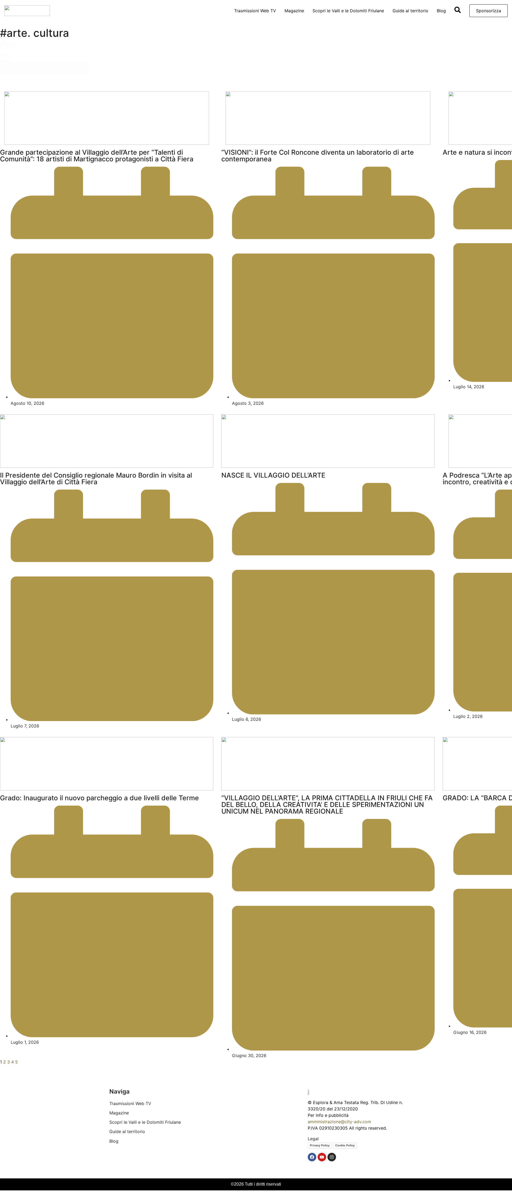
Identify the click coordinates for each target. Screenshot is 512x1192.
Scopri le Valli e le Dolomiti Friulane (348, 10)
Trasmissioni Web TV (255, 10)
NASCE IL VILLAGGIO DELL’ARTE (273, 475)
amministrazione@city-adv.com (339, 1121)
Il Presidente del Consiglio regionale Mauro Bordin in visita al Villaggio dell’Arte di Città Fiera (96, 478)
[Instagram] (331, 1157)
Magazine (294, 10)
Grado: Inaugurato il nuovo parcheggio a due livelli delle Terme (99, 798)
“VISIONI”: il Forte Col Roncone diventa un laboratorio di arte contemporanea (317, 155)
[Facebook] (312, 1157)
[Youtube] (322, 1157)
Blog (441, 10)
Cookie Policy (345, 1145)
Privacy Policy (320, 1145)
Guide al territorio (410, 10)
